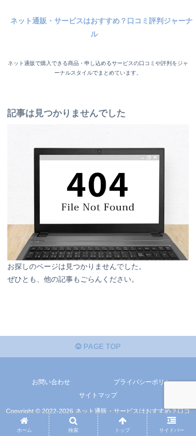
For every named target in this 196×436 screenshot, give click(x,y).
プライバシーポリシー (145, 381)
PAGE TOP (101, 346)
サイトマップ (98, 395)
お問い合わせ (51, 381)
